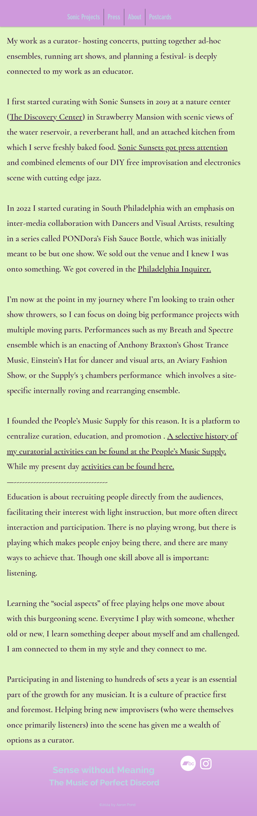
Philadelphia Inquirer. (174, 269)
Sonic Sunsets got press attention (173, 147)
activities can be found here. (127, 466)
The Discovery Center (46, 117)
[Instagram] (206, 763)
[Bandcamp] (188, 763)
